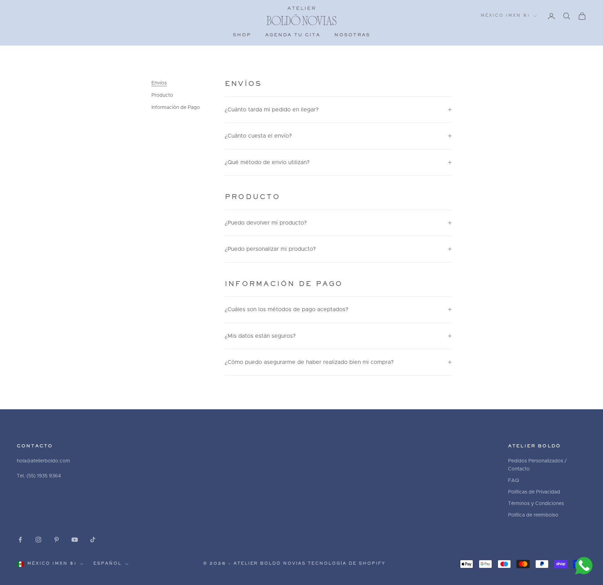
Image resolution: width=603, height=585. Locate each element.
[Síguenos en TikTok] (92, 539)
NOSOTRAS (352, 35)
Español (107, 564)
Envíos (159, 83)
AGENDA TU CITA (292, 35)
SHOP (242, 35)
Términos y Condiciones (536, 503)
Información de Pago (175, 107)
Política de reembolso (533, 515)
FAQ (513, 480)
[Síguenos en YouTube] (74, 539)
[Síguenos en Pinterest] (56, 539)
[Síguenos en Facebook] (20, 539)
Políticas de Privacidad (534, 492)
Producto (162, 95)
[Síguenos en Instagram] (38, 539)
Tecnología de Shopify (346, 564)
